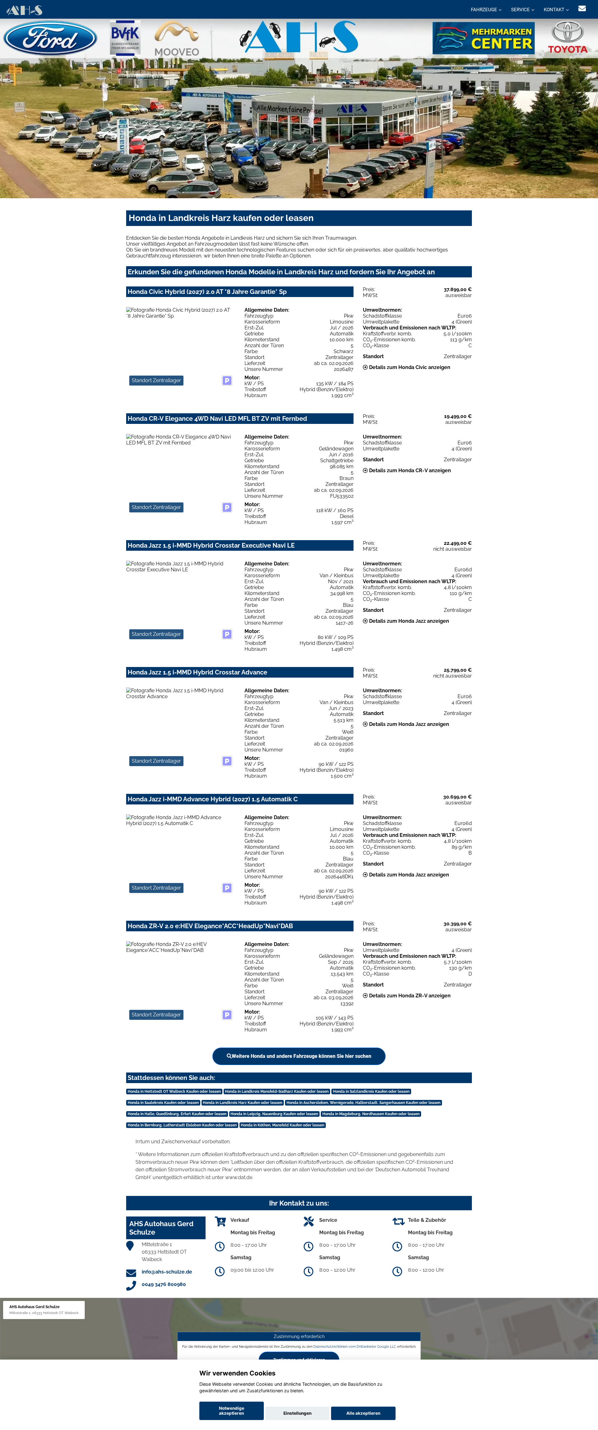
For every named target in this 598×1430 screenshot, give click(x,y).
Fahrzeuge (484, 9)
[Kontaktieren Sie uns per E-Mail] (582, 8)
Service (520, 9)
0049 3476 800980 (164, 1284)
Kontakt (554, 9)
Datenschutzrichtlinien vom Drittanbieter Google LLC (354, 1346)
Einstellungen (297, 1413)
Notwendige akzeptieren (231, 1411)
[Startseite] (24, 10)
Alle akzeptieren (363, 1413)
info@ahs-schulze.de (167, 1272)
